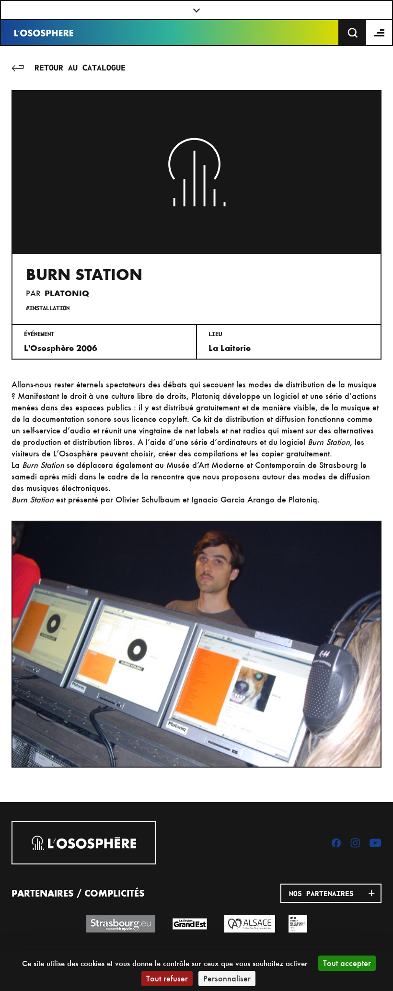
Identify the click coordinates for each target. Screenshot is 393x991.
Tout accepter (347, 963)
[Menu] (379, 32)
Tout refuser (167, 978)
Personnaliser (227, 978)
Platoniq (67, 293)
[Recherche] (352, 32)
